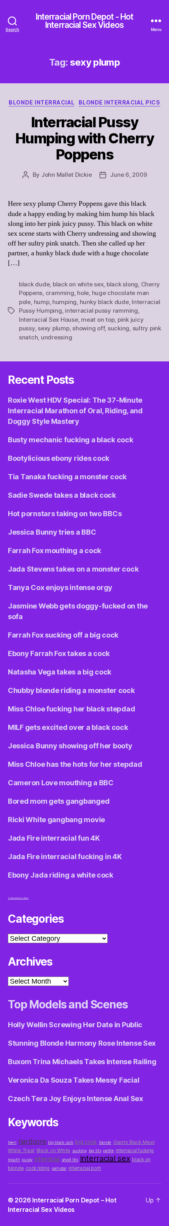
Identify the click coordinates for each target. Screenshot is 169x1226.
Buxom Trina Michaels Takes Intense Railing (82, 1061)
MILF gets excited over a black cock (68, 727)
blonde (105, 1142)
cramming (60, 293)
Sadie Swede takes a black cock (62, 495)
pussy (27, 1159)
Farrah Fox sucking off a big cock (63, 635)
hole (83, 293)
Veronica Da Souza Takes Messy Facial (73, 1080)
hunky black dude (104, 302)
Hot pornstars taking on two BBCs (64, 513)
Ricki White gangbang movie (56, 820)
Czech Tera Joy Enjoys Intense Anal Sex (75, 1098)
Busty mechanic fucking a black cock (70, 440)
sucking (118, 328)
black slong (122, 284)
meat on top (97, 319)
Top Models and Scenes (68, 1004)
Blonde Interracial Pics (119, 102)
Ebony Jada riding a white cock (60, 875)
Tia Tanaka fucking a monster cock (67, 477)
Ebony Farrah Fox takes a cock (59, 653)
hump (42, 302)
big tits (95, 1150)
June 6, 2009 (128, 174)
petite (108, 1150)
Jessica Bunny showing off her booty (70, 746)
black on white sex (78, 284)
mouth (14, 1159)
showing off (88, 328)
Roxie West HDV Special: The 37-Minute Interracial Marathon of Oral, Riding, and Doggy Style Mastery (75, 410)
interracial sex (105, 1158)
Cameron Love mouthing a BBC (61, 783)
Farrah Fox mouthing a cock (54, 550)
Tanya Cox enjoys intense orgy (60, 587)
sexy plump (53, 328)
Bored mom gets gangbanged (58, 801)
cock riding (38, 1168)
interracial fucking (135, 1150)
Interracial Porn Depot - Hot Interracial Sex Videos (85, 21)
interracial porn (84, 1168)
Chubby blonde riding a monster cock (71, 690)
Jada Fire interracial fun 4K (53, 838)
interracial (47, 1159)
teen (12, 1142)
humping (64, 302)
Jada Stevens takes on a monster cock (73, 569)
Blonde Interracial (41, 102)
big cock (86, 1141)
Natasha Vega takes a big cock (59, 672)
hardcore (32, 1141)
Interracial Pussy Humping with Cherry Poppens (84, 138)
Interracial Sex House (48, 319)
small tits (70, 1159)
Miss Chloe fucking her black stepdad (71, 709)
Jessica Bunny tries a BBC (52, 532)
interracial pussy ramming (101, 310)
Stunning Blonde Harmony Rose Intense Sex (82, 1043)
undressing (56, 337)
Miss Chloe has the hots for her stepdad (75, 764)
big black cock (60, 1142)
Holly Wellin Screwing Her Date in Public (75, 1025)
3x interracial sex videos (18, 898)
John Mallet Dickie (66, 174)
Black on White (53, 1150)
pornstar (59, 1168)
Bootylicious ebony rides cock (58, 458)
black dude (34, 284)
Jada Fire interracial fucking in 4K (65, 856)
